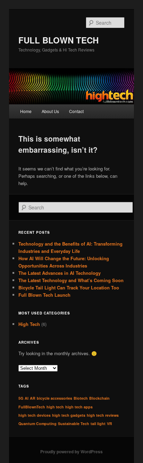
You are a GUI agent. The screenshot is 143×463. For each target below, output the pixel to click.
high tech (55, 406)
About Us (50, 111)
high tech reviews (103, 415)
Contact (76, 111)
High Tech (29, 324)
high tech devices (34, 415)
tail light (98, 423)
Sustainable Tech (73, 423)
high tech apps (79, 406)
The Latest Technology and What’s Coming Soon (71, 280)
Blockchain (99, 398)
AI (26, 398)
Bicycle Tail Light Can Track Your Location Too (68, 287)
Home (26, 111)
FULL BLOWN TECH (58, 40)
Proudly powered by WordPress (71, 451)
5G (20, 398)
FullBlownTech (31, 406)
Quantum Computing (37, 423)
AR (32, 398)
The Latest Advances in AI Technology (59, 273)
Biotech (81, 398)
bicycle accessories (54, 398)
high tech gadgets (68, 415)
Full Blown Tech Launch (44, 295)
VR (109, 423)
